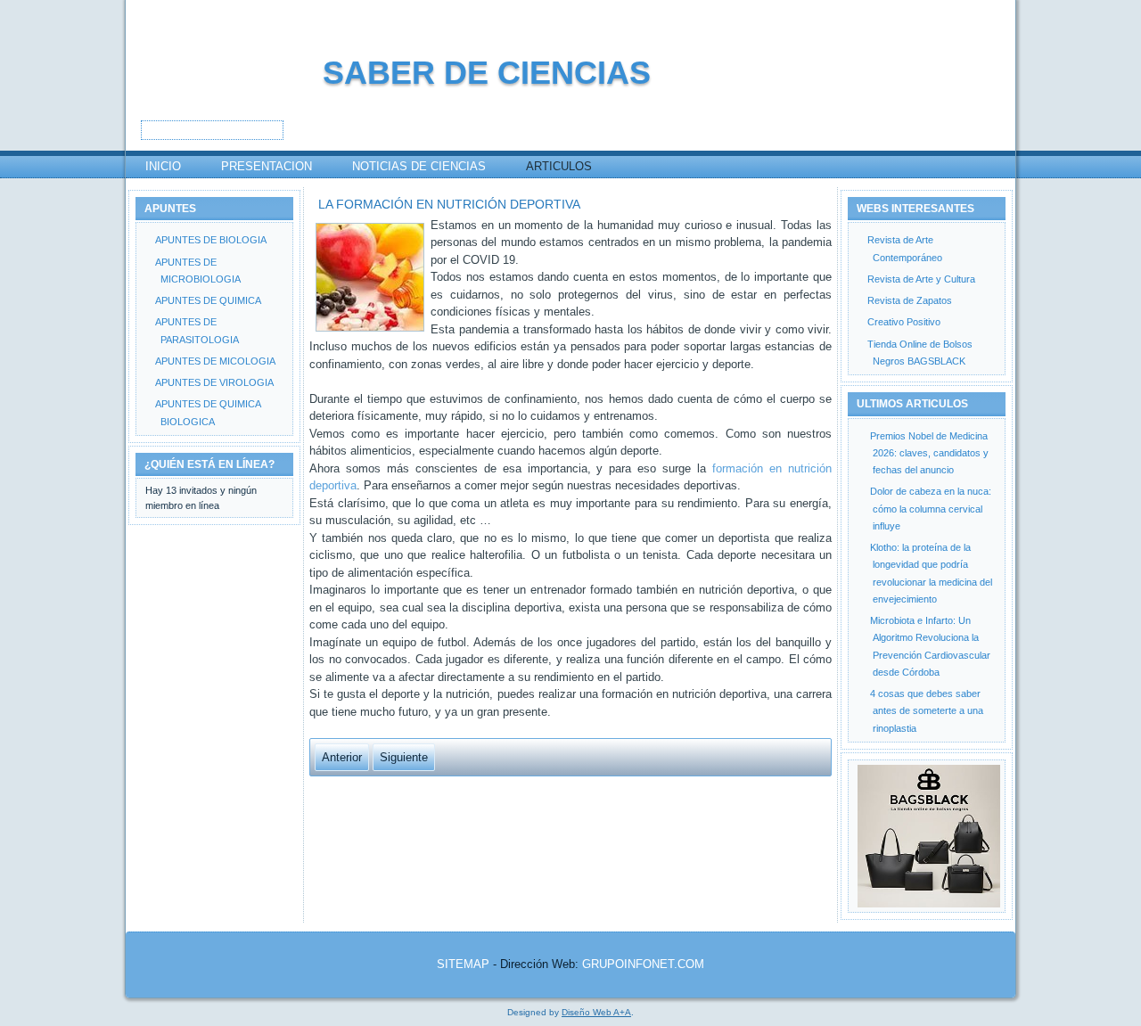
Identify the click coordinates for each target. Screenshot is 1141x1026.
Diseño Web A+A (596, 1012)
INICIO (163, 166)
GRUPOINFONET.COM (643, 964)
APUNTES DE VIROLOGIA (214, 382)
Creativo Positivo (903, 321)
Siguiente (404, 757)
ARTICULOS (559, 166)
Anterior (342, 757)
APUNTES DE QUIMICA (208, 300)
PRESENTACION (266, 166)
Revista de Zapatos (909, 300)
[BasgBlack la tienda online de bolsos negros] (927, 836)
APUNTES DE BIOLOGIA (211, 239)
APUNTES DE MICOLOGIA (215, 361)
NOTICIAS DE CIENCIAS (419, 166)
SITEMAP (463, 964)
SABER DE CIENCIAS (487, 72)
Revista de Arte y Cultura (921, 279)
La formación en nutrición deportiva (449, 204)
